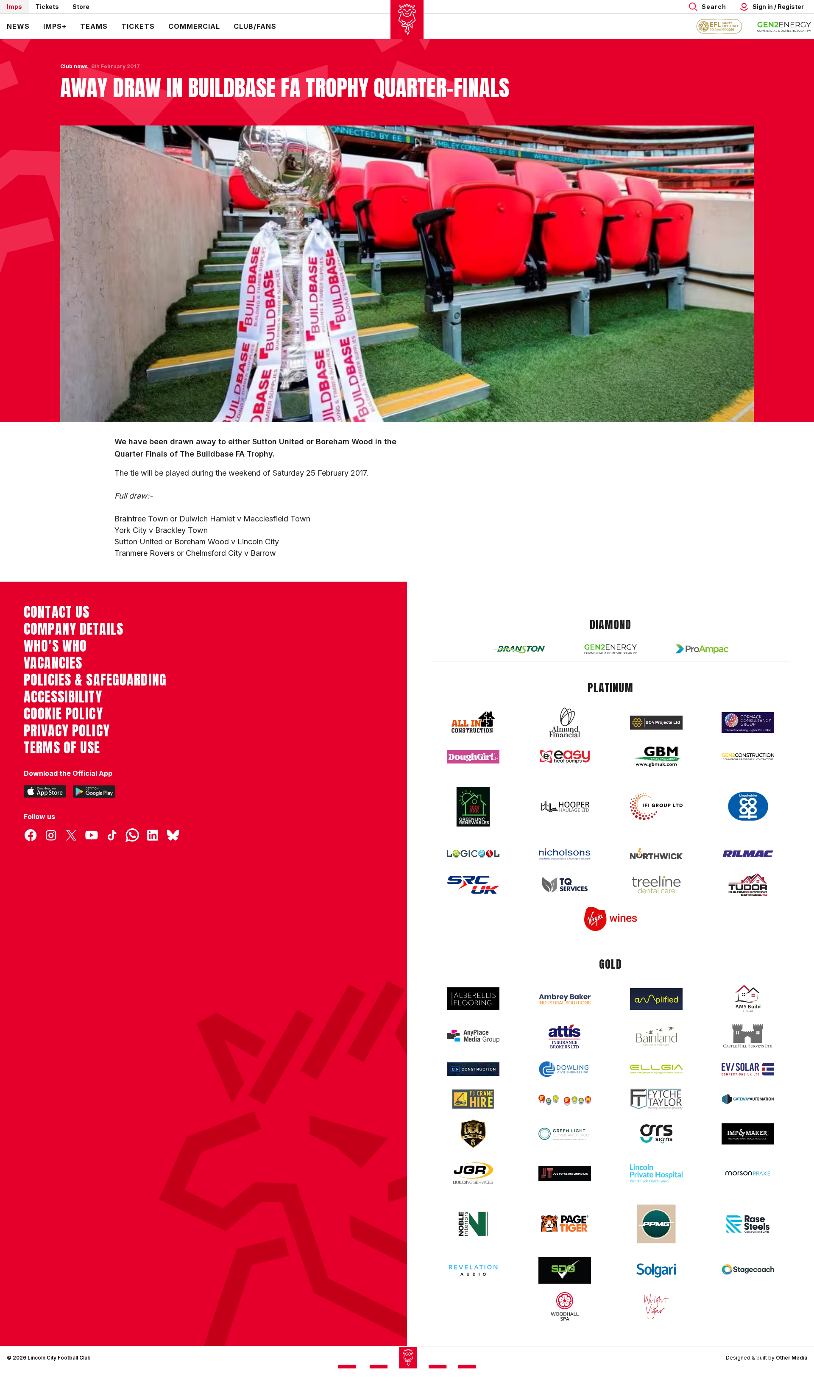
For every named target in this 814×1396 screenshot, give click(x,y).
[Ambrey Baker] (564, 999)
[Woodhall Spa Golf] (564, 1306)
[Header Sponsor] (784, 26)
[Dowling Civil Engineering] (564, 1069)
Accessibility (63, 697)
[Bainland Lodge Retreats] (656, 1036)
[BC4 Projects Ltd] (656, 722)
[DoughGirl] (473, 757)
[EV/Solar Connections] (748, 1069)
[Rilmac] (748, 853)
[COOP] (748, 806)
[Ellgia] (656, 1069)
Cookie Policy (63, 714)
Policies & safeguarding (95, 680)
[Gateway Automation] (748, 1099)
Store (80, 6)
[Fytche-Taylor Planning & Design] (656, 1099)
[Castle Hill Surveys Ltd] (748, 1036)
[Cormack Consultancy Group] (748, 722)
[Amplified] (656, 999)
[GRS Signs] (656, 1133)
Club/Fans (255, 26)
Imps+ (55, 26)
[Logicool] (473, 854)
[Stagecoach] (748, 1270)
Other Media (791, 1357)
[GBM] (656, 757)
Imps (14, 6)
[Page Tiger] (564, 1223)
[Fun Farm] (564, 1099)
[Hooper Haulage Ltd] (564, 806)
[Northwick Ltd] (656, 853)
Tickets (47, 6)
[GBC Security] (473, 1133)
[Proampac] (702, 648)
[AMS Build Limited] (748, 998)
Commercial (194, 26)
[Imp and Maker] (748, 1134)
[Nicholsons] (564, 853)
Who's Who (55, 646)
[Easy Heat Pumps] (564, 757)
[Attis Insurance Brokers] (564, 1036)
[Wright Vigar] (656, 1306)
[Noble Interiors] (473, 1224)
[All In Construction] (473, 722)
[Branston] (519, 649)
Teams (94, 26)
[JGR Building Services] (473, 1173)
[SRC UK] (473, 885)
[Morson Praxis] (748, 1173)
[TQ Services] (564, 884)
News (18, 26)
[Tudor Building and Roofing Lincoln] (748, 884)
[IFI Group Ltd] (656, 806)
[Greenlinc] (473, 806)
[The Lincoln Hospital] (656, 1173)
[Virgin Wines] (610, 919)
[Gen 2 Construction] (748, 756)
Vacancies (53, 663)
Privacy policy (67, 731)
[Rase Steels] (748, 1224)
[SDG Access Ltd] (564, 1270)
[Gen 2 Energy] (610, 649)
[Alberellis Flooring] (473, 999)
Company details (73, 629)
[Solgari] (656, 1270)
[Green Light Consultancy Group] (564, 1134)
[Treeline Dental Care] (656, 884)
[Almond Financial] (564, 722)
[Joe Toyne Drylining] (564, 1173)
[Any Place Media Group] (473, 1036)
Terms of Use (62, 748)
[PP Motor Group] (656, 1224)
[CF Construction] (473, 1069)
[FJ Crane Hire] (473, 1099)
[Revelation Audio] (473, 1270)
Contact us (56, 612)
